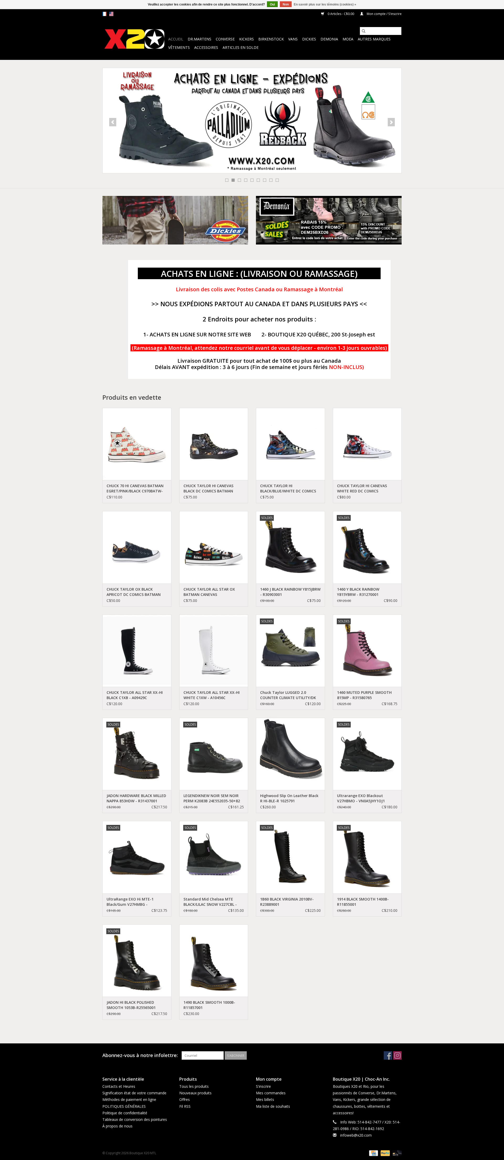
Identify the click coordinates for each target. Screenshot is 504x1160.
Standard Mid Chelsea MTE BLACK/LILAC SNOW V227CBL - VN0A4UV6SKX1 (210, 902)
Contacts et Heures (118, 1086)
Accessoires (206, 47)
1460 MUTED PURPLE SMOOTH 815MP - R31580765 (364, 695)
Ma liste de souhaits (273, 1106)
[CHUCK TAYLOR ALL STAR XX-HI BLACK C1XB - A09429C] (136, 651)
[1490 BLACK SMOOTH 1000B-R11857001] (213, 960)
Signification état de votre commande (134, 1092)
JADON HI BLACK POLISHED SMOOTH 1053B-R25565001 (131, 1005)
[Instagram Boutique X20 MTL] (397, 1055)
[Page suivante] (391, 122)
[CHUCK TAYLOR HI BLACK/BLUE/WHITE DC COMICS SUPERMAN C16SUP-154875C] (290, 444)
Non (286, 4)
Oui (272, 4)
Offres (184, 1099)
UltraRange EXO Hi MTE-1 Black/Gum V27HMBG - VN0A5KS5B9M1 (130, 902)
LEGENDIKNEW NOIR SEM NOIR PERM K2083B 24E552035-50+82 (211, 798)
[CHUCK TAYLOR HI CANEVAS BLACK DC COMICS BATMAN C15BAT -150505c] (213, 444)
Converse (225, 39)
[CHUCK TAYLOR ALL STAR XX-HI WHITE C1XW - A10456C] (213, 651)
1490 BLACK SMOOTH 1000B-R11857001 (209, 1005)
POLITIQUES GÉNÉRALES (124, 1106)
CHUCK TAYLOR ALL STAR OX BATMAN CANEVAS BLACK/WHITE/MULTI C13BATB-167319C (211, 592)
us (111, 14)
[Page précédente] (112, 122)
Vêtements (179, 47)
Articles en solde (241, 47)
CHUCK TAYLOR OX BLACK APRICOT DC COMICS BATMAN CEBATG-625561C (134, 592)
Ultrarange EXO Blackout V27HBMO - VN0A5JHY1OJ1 (361, 798)
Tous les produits (194, 1086)
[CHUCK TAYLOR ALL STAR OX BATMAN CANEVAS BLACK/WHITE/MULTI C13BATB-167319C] (213, 547)
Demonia (329, 39)
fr (104, 14)
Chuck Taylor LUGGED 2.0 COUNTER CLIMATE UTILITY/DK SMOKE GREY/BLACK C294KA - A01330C (288, 695)
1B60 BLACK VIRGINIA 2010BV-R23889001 (287, 902)
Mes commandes (271, 1092)
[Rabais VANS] (252, 120)
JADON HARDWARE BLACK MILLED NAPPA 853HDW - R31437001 (136, 798)
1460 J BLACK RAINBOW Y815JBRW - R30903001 (290, 592)
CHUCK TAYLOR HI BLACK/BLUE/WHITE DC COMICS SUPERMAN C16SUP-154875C (288, 488)
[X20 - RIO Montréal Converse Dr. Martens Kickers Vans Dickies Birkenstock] (134, 39)
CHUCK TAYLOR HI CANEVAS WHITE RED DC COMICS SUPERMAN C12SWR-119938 (362, 488)
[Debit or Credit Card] (396, 1153)
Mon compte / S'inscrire (384, 14)
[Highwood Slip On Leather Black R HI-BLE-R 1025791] (290, 754)
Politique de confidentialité (124, 1112)
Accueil (175, 39)
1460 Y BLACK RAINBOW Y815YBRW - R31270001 (358, 592)
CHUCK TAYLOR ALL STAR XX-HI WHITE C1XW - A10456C (211, 695)
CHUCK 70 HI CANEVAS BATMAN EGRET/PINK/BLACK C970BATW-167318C (135, 488)
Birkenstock (271, 39)
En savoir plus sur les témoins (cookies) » (325, 4)
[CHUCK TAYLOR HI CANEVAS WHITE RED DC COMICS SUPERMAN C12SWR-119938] (367, 444)
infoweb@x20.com (356, 1135)
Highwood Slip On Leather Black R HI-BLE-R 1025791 (289, 798)
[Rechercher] (364, 31)
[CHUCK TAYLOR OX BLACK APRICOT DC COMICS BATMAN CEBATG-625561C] (136, 547)
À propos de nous (117, 1125)
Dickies (309, 39)
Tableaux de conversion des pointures (134, 1119)
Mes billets (265, 1099)
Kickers (246, 39)
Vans (293, 39)
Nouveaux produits (195, 1092)
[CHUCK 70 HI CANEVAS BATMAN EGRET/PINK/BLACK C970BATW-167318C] (136, 444)
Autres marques (374, 39)
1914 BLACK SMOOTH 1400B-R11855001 (363, 902)
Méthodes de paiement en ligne (129, 1099)
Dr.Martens (199, 39)
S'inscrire (263, 1086)
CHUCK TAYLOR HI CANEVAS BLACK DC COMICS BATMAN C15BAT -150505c (208, 488)
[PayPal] (385, 1153)
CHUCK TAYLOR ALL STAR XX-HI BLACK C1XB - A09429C (135, 695)
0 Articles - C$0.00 (341, 14)
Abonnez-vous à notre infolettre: (140, 1055)
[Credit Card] (373, 1153)
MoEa (348, 39)
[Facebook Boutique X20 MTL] (388, 1055)
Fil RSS (185, 1106)
